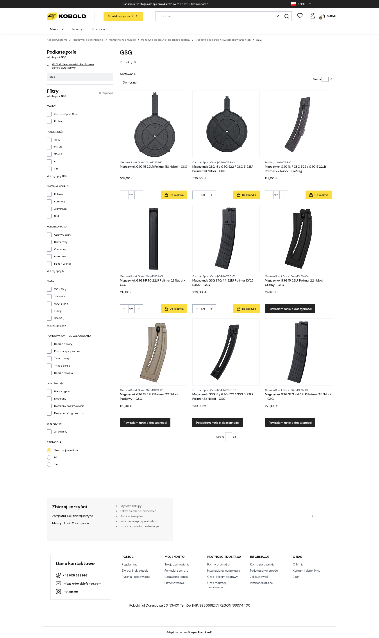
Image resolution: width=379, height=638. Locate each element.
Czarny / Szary (62, 234)
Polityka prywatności (264, 571)
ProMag (58, 121)
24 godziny (60, 431)
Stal (56, 216)
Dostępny (60, 398)
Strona (317, 79)
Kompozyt (60, 201)
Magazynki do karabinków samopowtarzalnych (223, 40)
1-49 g (57, 311)
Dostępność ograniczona (69, 413)
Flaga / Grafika (62, 263)
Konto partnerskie (262, 564)
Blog (296, 577)
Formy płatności (218, 564)
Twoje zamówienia (176, 564)
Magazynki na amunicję (122, 40)
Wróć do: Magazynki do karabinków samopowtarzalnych (73, 65)
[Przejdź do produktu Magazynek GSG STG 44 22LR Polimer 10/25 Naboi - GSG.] (225, 238)
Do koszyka (177, 195)
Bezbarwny (60, 242)
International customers (223, 571)
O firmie (298, 564)
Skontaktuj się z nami (120, 16)
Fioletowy (60, 256)
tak (56, 457)
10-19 (57, 140)
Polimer (58, 194)
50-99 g (59, 318)
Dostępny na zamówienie (69, 406)
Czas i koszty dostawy (222, 577)
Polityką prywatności (268, 529)
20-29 (58, 147)
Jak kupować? (260, 577)
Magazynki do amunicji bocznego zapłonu (165, 40)
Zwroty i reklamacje (135, 571)
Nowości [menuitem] (78, 29)
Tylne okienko (62, 365)
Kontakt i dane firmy (306, 571)
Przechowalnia (174, 583)
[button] (287, 16)
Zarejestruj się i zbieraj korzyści (72, 516)
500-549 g (61, 303)
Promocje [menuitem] (98, 29)
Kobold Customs (57, 40)
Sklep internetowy (188, 632)
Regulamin (238, 524)
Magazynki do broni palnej (88, 40)
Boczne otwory (63, 344)
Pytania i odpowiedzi (136, 577)
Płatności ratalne (261, 583)
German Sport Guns (66, 114)
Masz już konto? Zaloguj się (70, 523)
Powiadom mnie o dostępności (290, 309)
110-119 (58, 154)
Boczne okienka (63, 373)
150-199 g (60, 289)
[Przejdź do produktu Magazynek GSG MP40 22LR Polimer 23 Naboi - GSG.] (153, 238)
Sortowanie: (128, 74)
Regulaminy (129, 564)
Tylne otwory (62, 358)
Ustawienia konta (176, 577)
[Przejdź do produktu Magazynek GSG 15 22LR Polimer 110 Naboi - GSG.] (153, 124)
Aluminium (60, 209)
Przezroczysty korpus (67, 351)
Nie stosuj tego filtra (66, 450)
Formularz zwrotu (176, 571)
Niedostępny (62, 391)
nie (55, 464)
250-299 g (60, 296)
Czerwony (60, 249)
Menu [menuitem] (53, 29)
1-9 (56, 169)
